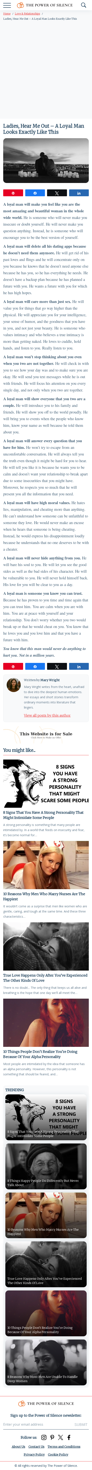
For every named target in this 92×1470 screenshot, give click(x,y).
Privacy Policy (34, 1455)
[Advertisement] (46, 70)
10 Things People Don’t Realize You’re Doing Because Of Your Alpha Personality (40, 1054)
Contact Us (36, 1447)
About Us (18, 1447)
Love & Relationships (27, 13)
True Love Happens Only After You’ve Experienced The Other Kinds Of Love (45, 978)
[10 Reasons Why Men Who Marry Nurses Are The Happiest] (46, 865)
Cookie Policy (58, 1455)
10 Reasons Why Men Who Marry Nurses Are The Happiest (44, 896)
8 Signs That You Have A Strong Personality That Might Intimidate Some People (43, 815)
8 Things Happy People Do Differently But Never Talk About (43, 1183)
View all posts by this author (47, 715)
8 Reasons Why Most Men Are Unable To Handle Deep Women (42, 1379)
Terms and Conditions (64, 1447)
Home (6, 13)
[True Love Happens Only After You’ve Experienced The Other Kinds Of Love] (46, 946)
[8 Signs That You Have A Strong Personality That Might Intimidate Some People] (46, 784)
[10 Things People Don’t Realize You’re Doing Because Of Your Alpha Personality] (46, 1023)
